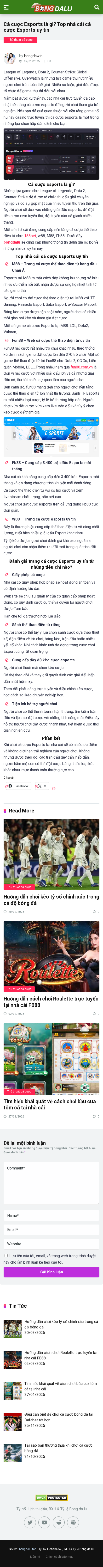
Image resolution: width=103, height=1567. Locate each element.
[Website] (73, 1522)
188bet (30, 236)
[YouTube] (44, 1522)
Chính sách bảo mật (59, 1556)
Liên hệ (35, 1556)
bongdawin (33, 56)
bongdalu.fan (27, 1549)
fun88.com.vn (82, 367)
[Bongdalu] (51, 7)
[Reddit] (59, 1522)
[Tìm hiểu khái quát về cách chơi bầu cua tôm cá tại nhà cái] (51, 1059)
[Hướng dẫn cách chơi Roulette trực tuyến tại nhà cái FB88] (51, 956)
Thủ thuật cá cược (20, 39)
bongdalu (12, 242)
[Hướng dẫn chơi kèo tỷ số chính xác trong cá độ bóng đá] (51, 854)
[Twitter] (30, 1522)
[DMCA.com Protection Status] (51, 1500)
